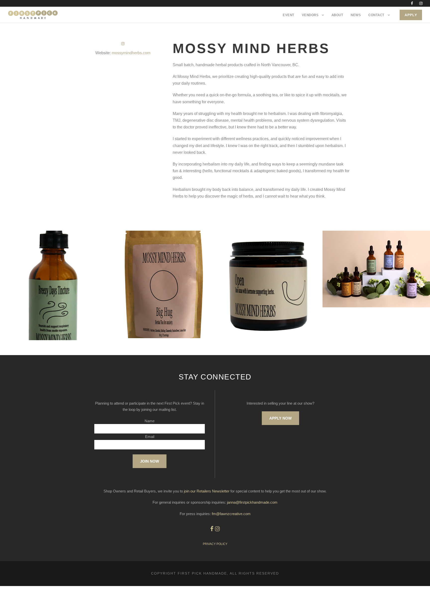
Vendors (310, 15)
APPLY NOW (280, 418)
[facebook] (412, 3)
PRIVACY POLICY (215, 544)
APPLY (411, 15)
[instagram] (421, 3)
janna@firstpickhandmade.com (252, 502)
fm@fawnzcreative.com (231, 514)
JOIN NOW (149, 461)
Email (149, 436)
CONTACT (376, 15)
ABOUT (337, 15)
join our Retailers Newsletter (206, 491)
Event (288, 15)
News (356, 15)
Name (150, 421)
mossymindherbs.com (131, 53)
